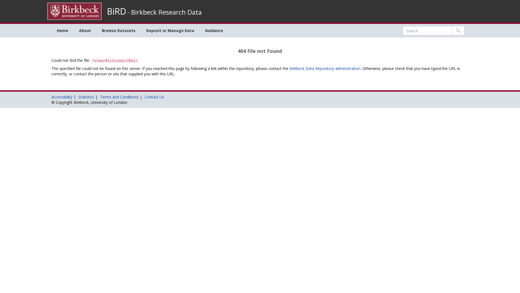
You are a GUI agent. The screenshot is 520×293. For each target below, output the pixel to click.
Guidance (214, 30)
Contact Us (154, 96)
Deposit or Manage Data (170, 30)
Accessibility (61, 96)
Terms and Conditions (119, 96)
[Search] (458, 30)
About (85, 30)
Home (62, 30)
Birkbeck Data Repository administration (325, 68)
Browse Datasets (118, 30)
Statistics (86, 96)
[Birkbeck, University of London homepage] (74, 10)
